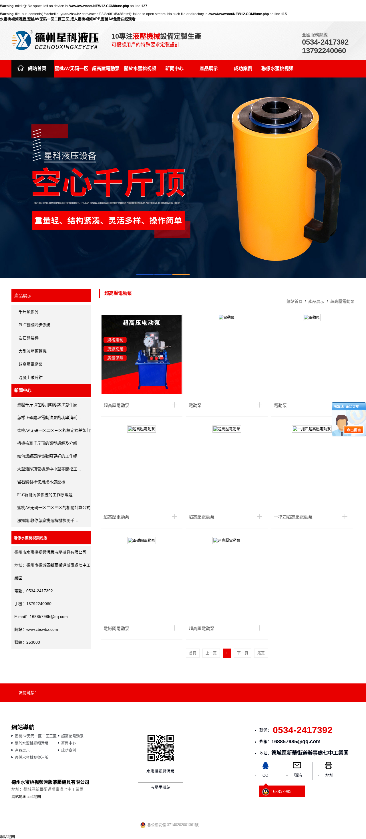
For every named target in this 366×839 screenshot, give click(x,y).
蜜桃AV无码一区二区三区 (71, 71)
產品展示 (209, 68)
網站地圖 (18, 796)
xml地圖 (34, 796)
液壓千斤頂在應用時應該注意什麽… (49, 405)
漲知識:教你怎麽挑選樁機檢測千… (47, 520)
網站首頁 (37, 68)
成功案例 (243, 68)
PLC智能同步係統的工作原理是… (47, 495)
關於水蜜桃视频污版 (140, 71)
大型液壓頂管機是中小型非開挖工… (49, 469)
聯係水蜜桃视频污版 (277, 71)
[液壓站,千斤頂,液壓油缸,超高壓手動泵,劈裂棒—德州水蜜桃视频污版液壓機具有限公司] (55, 40)
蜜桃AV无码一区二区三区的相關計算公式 (53, 508)
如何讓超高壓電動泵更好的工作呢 (47, 456)
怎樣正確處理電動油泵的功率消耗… (49, 417)
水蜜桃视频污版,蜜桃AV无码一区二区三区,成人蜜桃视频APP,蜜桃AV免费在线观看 (68, 19)
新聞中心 (174, 68)
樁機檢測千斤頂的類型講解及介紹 (47, 443)
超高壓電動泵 (106, 68)
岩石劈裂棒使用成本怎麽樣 (41, 482)
